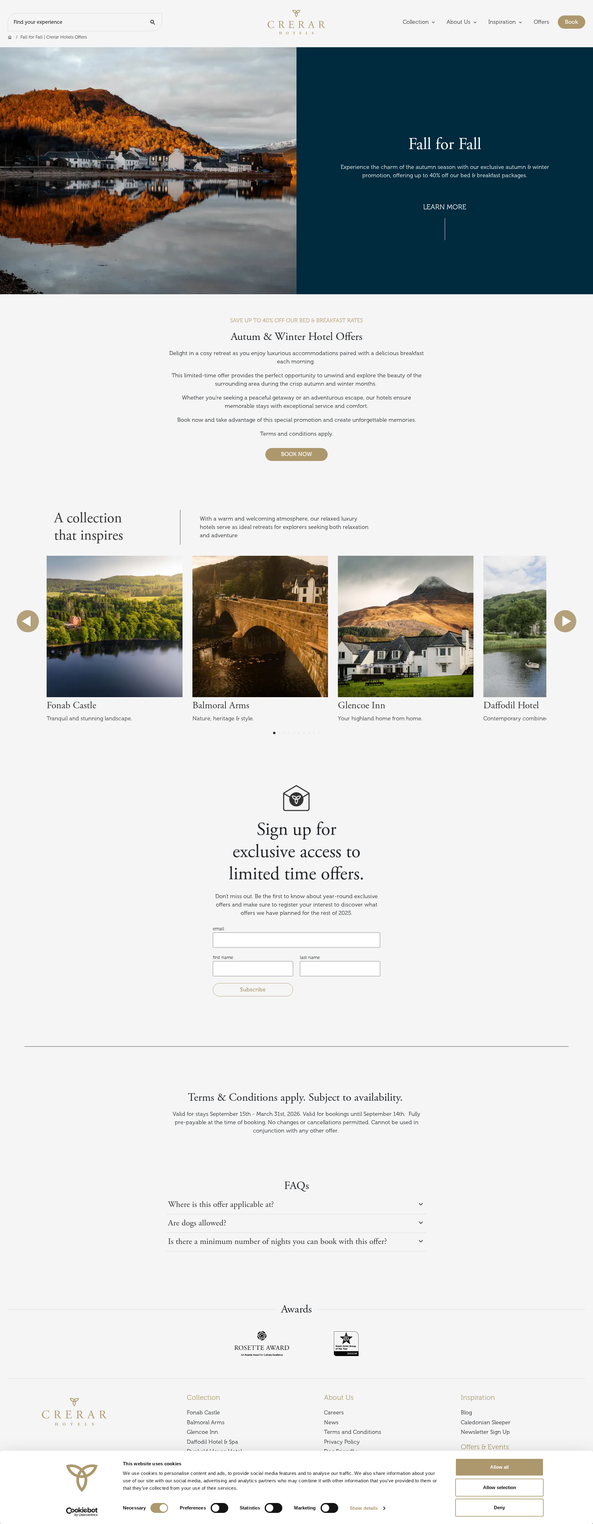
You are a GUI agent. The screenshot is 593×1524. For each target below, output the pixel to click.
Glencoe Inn (202, 1432)
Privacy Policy (342, 1442)
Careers (334, 1412)
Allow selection (499, 1487)
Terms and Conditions (352, 1432)
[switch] (219, 1508)
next (565, 621)
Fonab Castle (203, 1412)
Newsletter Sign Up (485, 1432)
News (331, 1422)
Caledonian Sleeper (486, 1422)
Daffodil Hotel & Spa (212, 1442)
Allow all (499, 1467)
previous (28, 621)
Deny (499, 1507)
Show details (364, 1508)
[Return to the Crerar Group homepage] (296, 22)
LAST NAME (310, 957)
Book (575, 22)
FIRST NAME (223, 957)
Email (218, 928)
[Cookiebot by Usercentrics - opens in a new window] (82, 1512)
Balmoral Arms (206, 1422)
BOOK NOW (296, 454)
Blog (466, 1412)
